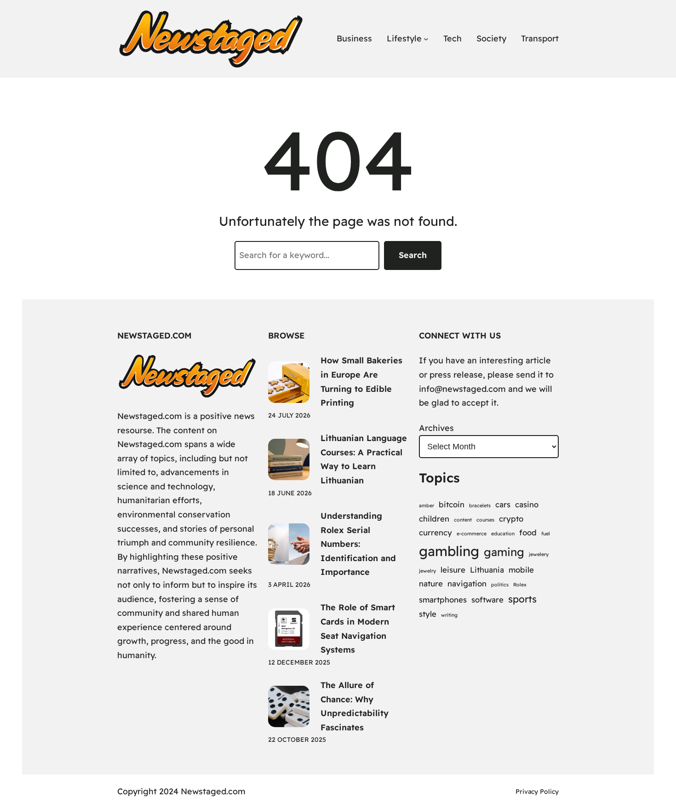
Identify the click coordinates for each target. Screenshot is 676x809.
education (503, 533)
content (463, 519)
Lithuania (487, 569)
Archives (436, 428)
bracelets (480, 505)
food (528, 532)
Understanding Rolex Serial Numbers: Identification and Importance (358, 544)
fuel (545, 533)
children (434, 518)
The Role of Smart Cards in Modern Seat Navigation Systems (358, 628)
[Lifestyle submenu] (426, 38)
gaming (504, 552)
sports (522, 599)
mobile (521, 569)
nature (431, 583)
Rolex (520, 584)
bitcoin (451, 504)
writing (449, 615)
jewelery (539, 554)
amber (426, 505)
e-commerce (472, 533)
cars (502, 504)
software (487, 599)
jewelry (427, 571)
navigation (467, 583)
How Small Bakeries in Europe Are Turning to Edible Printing (361, 381)
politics (500, 584)
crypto (511, 518)
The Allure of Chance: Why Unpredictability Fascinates (355, 706)
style (427, 614)
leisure (453, 569)
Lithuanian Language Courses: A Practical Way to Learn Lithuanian (364, 459)
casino (527, 504)
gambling (449, 551)
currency (435, 532)
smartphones (443, 599)
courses (485, 519)
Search (413, 255)
